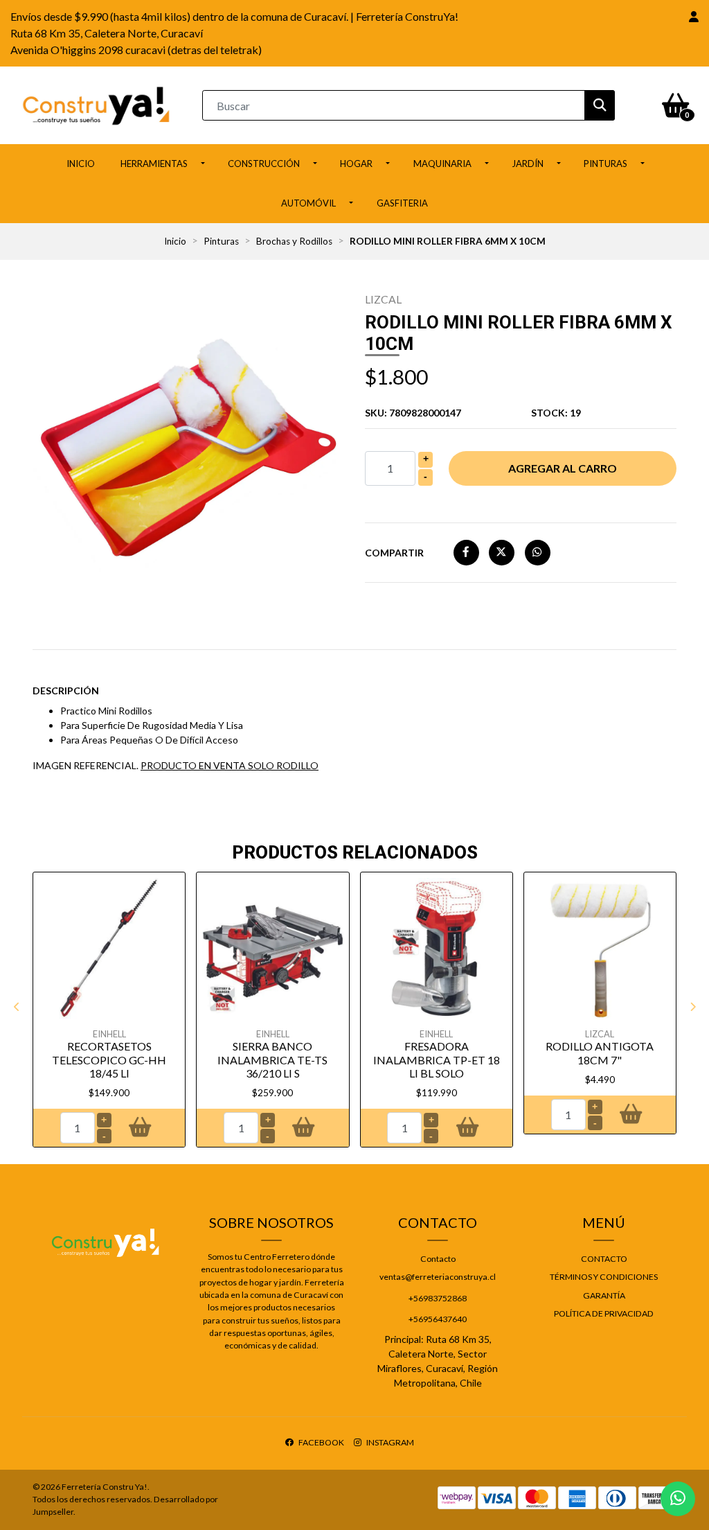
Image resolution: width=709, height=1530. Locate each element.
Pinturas (605, 163)
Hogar (356, 163)
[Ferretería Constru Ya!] (96, 104)
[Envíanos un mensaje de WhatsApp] (678, 1498)
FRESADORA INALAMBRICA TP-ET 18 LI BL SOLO (436, 1059)
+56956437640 (438, 1319)
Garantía (604, 1295)
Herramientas (154, 163)
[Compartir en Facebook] (466, 552)
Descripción (66, 690)
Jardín (528, 163)
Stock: (556, 413)
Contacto (438, 1259)
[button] (694, 16)
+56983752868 (438, 1298)
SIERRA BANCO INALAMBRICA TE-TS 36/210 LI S (272, 1059)
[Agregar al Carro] (140, 1128)
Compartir (394, 553)
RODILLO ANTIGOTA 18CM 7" (600, 1052)
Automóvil (308, 203)
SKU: (413, 413)
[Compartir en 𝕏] (501, 552)
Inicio (80, 163)
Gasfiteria (402, 203)
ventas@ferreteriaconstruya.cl (437, 1277)
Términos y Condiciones (604, 1277)
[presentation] (16, 1007)
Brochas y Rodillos (294, 241)
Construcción (264, 163)
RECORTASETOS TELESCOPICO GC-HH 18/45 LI (109, 1059)
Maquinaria (442, 163)
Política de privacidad (604, 1313)
